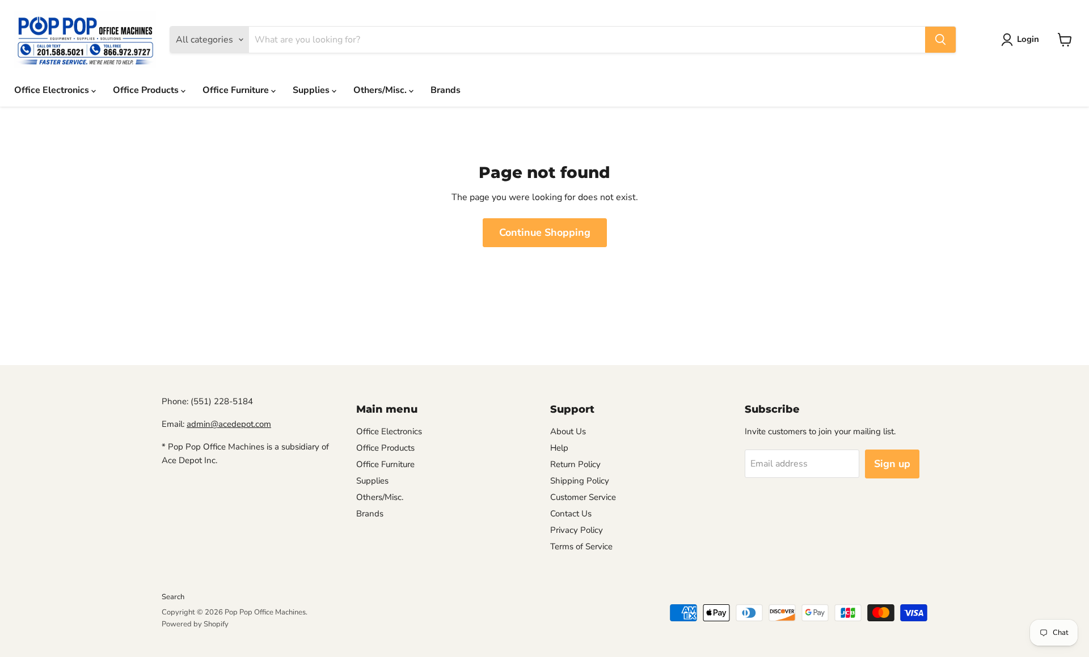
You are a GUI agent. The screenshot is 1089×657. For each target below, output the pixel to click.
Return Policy (575, 464)
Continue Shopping (544, 232)
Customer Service (583, 497)
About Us (568, 431)
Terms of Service (581, 546)
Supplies (312, 90)
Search (173, 597)
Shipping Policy (579, 480)
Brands (445, 90)
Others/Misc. (381, 90)
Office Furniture (236, 90)
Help (559, 447)
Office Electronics (52, 90)
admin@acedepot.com (229, 424)
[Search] (940, 40)
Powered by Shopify (195, 624)
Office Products (147, 90)
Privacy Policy (576, 530)
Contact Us (571, 513)
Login (1028, 39)
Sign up (892, 464)
